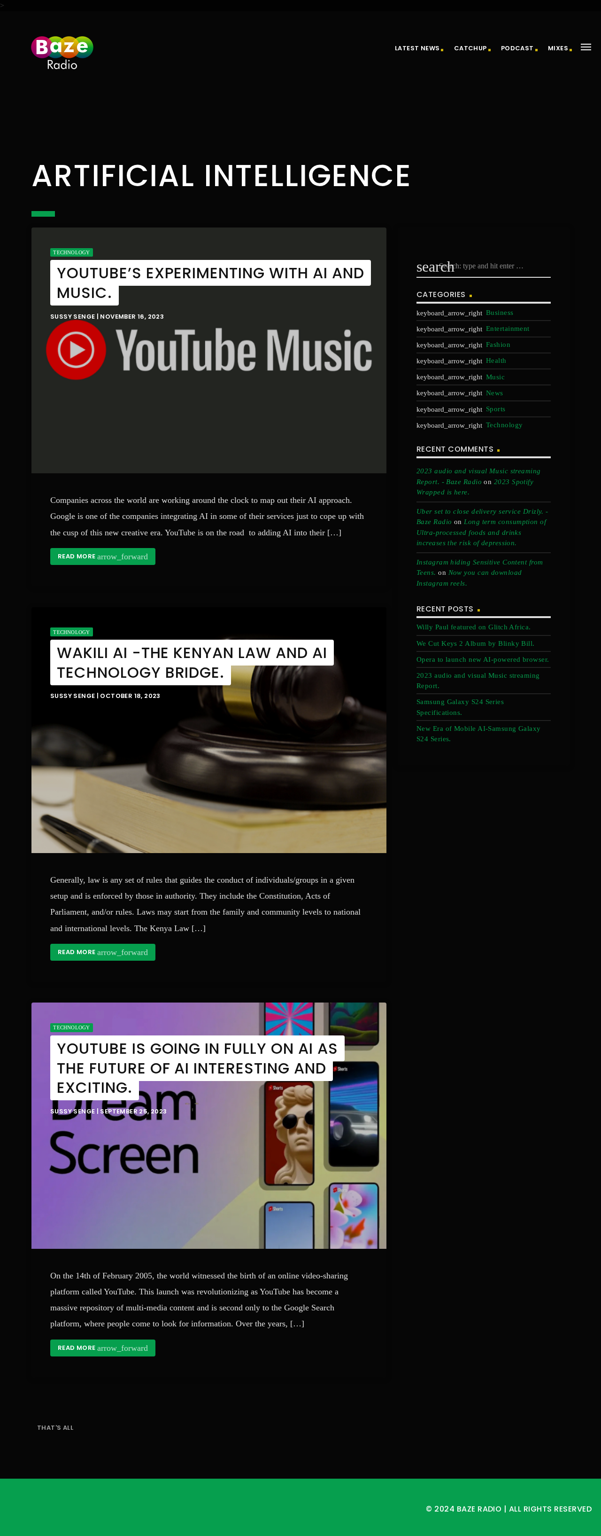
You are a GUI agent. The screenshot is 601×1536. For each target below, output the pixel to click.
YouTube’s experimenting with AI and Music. (210, 282)
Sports (496, 409)
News (494, 393)
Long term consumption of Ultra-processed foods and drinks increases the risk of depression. (481, 532)
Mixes (558, 48)
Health (496, 360)
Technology (71, 252)
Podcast (517, 48)
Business (500, 312)
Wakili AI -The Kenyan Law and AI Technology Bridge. (192, 662)
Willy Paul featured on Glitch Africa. (473, 627)
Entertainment (508, 328)
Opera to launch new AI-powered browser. (482, 659)
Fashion (498, 344)
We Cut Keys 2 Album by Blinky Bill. (475, 643)
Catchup (470, 48)
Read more (103, 556)
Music (495, 377)
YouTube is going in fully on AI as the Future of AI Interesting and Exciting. (197, 1068)
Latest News (417, 48)
